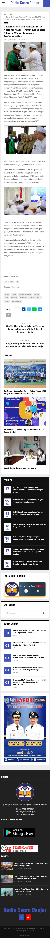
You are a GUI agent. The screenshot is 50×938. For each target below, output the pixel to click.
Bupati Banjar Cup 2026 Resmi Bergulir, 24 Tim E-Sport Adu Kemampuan (29, 631)
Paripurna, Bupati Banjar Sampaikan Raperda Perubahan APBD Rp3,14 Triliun (28, 538)
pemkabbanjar (35, 298)
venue (7, 301)
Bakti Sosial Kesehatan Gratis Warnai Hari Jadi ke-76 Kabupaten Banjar (28, 513)
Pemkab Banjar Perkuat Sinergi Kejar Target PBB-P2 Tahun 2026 (28, 501)
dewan (7, 294)
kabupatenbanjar (25, 294)
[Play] (26, 591)
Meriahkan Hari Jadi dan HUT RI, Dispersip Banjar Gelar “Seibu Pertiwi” (29, 525)
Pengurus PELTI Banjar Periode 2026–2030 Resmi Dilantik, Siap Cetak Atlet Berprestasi (29, 682)
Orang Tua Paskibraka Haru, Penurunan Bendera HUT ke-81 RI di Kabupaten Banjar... (28, 551)
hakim (14, 294)
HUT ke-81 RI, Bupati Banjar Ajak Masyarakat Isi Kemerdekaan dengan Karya (28, 490)
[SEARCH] (43, 613)
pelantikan (23, 298)
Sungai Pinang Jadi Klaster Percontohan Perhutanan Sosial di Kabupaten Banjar (25, 345)
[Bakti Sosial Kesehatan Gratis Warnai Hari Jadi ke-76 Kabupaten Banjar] (7, 879)
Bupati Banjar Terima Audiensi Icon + (20, 468)
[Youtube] (28, 917)
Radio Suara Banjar (25, 3)
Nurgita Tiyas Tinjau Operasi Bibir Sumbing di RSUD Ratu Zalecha (31, 890)
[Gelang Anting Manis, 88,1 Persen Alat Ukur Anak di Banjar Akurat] (7, 866)
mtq (6, 298)
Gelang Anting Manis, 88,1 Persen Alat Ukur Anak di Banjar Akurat (31, 864)
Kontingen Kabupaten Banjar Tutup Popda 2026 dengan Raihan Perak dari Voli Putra (25, 392)
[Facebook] (21, 917)
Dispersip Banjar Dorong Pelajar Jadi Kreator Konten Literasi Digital (27, 562)
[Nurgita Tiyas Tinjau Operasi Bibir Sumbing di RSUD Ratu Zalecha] (7, 892)
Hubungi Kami (24, 936)
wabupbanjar (16, 301)
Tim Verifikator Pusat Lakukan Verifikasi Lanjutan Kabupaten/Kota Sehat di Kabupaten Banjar (25, 329)
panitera (14, 298)
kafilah (36, 294)
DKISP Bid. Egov (29, 931)
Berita (6, 23)
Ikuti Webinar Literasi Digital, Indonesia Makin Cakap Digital (24, 431)
